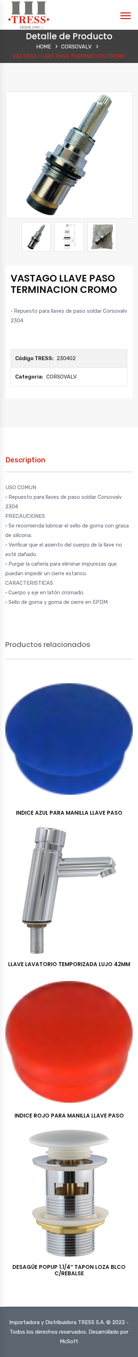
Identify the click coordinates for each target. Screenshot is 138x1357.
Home (43, 47)
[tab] (25, 463)
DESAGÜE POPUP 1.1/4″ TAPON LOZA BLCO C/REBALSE (69, 1270)
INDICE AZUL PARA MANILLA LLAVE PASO (69, 812)
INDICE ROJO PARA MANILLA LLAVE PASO (69, 1115)
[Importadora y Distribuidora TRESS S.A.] (28, 14)
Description (25, 460)
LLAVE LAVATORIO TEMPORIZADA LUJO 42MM (69, 964)
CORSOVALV (76, 47)
